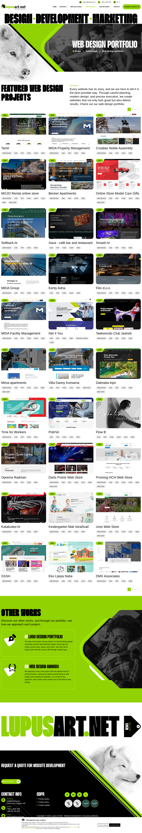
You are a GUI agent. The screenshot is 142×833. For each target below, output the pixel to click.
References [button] (90, 6)
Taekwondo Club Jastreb (114, 333)
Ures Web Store (107, 527)
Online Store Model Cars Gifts (117, 193)
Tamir (5, 148)
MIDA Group (10, 288)
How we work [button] (104, 6)
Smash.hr (103, 243)
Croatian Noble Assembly (114, 148)
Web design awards (42, 666)
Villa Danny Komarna (64, 383)
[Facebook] (67, 794)
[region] (71, 825)
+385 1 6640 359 (106, 2)
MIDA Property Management (69, 148)
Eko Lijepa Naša (60, 576)
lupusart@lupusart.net (89, 2)
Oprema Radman (13, 477)
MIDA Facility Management (20, 333)
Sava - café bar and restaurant (71, 243)
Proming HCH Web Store (114, 477)
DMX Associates (108, 576)
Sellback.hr (9, 243)
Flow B (101, 432)
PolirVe (54, 432)
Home (55, 6)
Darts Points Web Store (66, 477)
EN (118, 2)
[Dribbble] (79, 794)
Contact (116, 6)
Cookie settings (103, 825)
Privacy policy (43, 799)
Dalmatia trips (106, 383)
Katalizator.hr (10, 527)
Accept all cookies (114, 825)
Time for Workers (13, 432)
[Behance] (73, 794)
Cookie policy (43, 802)
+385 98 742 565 (13, 811)
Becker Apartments (62, 193)
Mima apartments (13, 383)
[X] (85, 794)
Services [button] (63, 6)
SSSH (5, 576)
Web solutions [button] (76, 6)
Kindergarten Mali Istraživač (69, 527)
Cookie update (44, 805)
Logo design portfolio (44, 636)
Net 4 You (56, 333)
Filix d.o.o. (103, 288)
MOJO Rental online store (20, 193)
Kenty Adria (57, 288)
